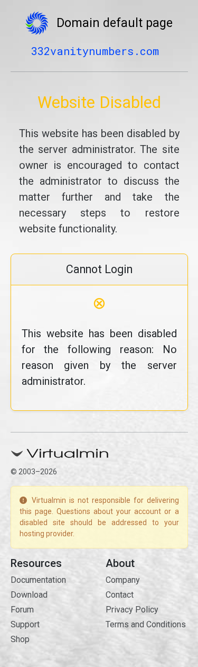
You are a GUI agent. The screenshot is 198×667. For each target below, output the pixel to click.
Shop (20, 639)
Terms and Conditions (146, 624)
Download (29, 595)
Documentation (38, 580)
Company (123, 580)
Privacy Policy (132, 610)
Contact (120, 595)
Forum (22, 610)
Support (25, 624)
